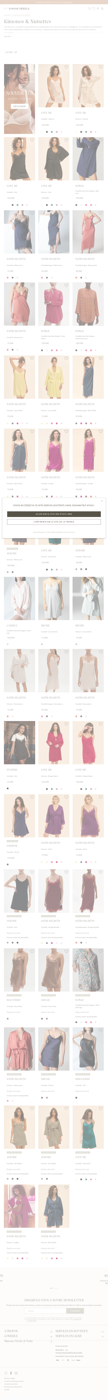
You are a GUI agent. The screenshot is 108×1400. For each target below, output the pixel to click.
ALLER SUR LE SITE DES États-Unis (54, 514)
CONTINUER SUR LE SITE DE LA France (54, 522)
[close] (102, 500)
